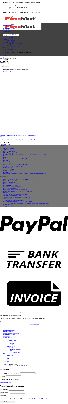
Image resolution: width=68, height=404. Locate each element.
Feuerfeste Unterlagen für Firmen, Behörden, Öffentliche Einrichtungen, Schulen (24, 154)
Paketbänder (13, 45)
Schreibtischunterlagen (16, 43)
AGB (4, 150)
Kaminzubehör (10, 37)
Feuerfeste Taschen (8, 25)
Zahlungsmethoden (8, 172)
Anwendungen (10, 50)
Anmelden (15, 379)
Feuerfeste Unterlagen (9, 24)
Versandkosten (7, 161)
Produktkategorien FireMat (10, 188)
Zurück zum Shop (11, 55)
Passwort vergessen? (5, 382)
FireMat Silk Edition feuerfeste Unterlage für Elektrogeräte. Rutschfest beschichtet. (21, 139)
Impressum (6, 156)
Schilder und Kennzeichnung (11, 27)
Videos (8, 53)
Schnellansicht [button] (4, 137)
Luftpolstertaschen (14, 46)
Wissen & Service (8, 170)
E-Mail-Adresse (4, 392)
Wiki (8, 52)
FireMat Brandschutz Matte (10, 180)
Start (1, 58)
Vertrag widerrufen (8, 163)
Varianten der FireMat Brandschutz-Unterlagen (15, 194)
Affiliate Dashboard (8, 148)
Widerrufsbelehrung (8, 169)
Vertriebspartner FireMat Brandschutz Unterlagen (16, 164)
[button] (6, 39)
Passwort (3, 376)
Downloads (10, 355)
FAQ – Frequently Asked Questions (12, 153)
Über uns (5, 160)
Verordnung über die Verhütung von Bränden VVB (16, 197)
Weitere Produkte (7, 31)
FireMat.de (22, 313)
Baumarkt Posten (11, 39)
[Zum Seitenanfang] (0, 321)
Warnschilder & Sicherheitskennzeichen (13, 166)
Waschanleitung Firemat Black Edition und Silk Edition (17, 201)
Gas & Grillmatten (11, 34)
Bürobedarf (10, 42)
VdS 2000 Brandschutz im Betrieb (12, 195)
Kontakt (5, 157)
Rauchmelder (10, 33)
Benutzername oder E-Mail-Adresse (10, 373)
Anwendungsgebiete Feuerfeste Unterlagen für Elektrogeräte (19, 179)
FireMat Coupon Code (9, 182)
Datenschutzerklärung (9, 151)
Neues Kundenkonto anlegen (7, 401)
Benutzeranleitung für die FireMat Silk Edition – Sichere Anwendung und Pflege (24, 173)
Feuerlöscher (6, 30)
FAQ (8, 55)
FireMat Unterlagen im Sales (10, 183)
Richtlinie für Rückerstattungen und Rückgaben (15, 158)
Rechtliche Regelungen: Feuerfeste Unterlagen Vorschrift (18, 191)
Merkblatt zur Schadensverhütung (12, 186)
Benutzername (4, 389)
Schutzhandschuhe (11, 36)
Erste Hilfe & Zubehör (9, 28)
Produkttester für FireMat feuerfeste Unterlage (15, 189)
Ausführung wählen (5, 144)
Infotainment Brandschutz (10, 185)
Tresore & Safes (11, 40)
